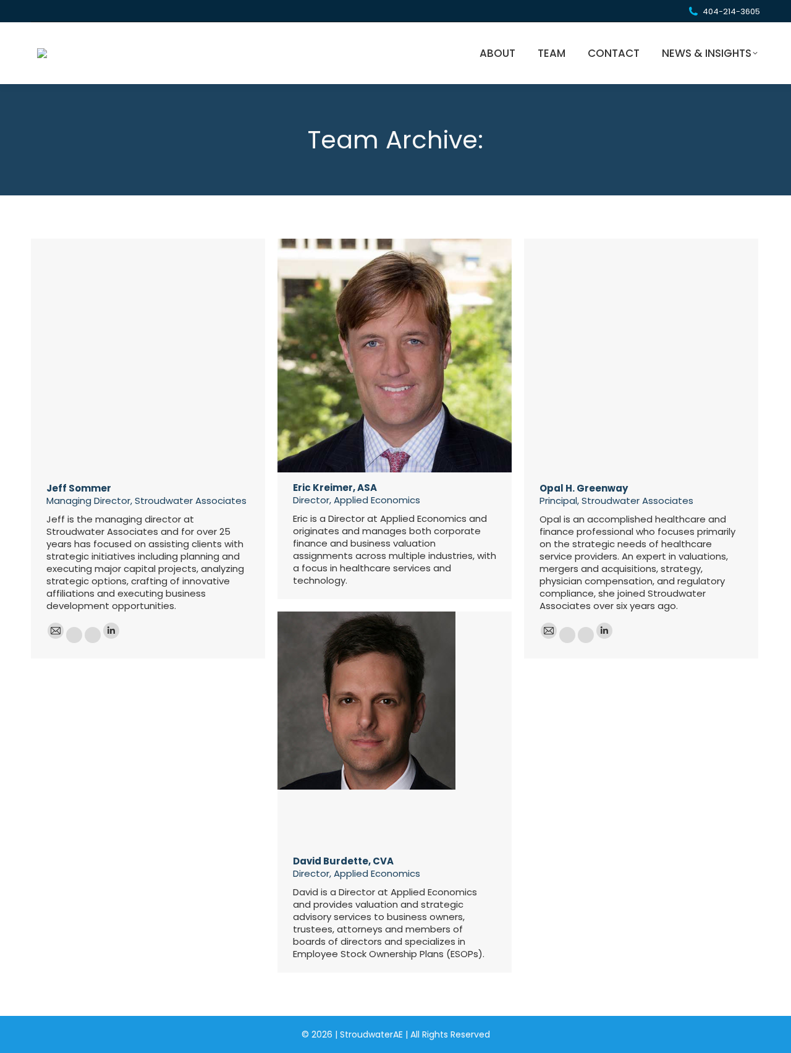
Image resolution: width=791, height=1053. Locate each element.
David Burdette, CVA (343, 861)
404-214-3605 (731, 11)
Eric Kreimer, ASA (335, 487)
